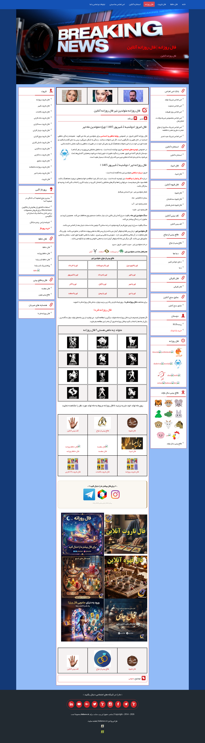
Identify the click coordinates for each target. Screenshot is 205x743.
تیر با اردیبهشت (102, 265)
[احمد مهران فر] (133, 96)
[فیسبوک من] (118, 704)
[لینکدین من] (71, 704)
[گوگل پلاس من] (87, 704)
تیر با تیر (132, 274)
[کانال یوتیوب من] (79, 704)
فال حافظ (174, 4)
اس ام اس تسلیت (175, 105)
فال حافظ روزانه (73, 451)
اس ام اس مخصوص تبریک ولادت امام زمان (170, 119)
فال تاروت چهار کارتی (41, 130)
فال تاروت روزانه (43, 99)
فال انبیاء (178, 174)
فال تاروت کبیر (44, 105)
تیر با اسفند (73, 293)
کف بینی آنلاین (176, 224)
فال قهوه (178, 193)
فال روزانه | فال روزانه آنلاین (151, 46)
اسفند (101, 251)
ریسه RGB (177, 324)
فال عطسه (102, 451)
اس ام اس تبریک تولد (173, 99)
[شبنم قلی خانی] (71, 96)
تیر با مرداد (102, 274)
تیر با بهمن (102, 293)
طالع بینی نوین (44, 294)
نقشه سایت (92, 721)
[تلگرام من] (126, 704)
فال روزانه (149, 4)
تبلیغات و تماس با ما (97, 4)
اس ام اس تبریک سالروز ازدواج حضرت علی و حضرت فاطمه (170, 128)
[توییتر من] (95, 704)
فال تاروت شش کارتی (41, 142)
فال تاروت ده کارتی (42, 154)
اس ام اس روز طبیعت (173, 112)
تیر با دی (132, 293)
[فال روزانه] (82, 535)
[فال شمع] (82, 578)
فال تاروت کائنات (43, 112)
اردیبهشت (114, 251)
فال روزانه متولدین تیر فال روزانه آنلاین (117, 110)
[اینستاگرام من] (110, 704)
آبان (91, 251)
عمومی (131, 678)
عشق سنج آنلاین (175, 305)
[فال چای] (125, 621)
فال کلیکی (178, 286)
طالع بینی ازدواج (175, 243)
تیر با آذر (72, 284)
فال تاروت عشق (43, 161)
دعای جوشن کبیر (175, 261)
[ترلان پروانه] (102, 96)
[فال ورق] (82, 621)
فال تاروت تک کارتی (42, 118)
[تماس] (102, 704)
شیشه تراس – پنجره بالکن (40, 222)
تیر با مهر (132, 284)
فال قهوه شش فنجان (173, 205)
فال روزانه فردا (44, 313)
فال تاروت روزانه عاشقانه (39, 167)
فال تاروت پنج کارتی (42, 136)
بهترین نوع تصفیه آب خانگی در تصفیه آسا (38, 199)
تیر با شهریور (73, 274)
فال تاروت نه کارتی (42, 148)
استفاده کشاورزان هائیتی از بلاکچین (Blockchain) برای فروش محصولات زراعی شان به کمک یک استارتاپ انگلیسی (37, 211)
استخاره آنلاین (134, 4)
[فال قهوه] (125, 578)
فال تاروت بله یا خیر (42, 173)
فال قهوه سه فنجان (174, 199)
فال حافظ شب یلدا (43, 259)
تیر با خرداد (73, 265)
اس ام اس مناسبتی (117, 4)
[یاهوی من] (134, 704)
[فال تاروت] (125, 535)
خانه (184, 4)
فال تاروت (162, 4)
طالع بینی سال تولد (174, 443)
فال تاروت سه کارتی (42, 124)
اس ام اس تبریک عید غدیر (171, 136)
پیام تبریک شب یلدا (42, 265)
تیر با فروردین (132, 265)
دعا (180, 268)
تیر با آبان (102, 284)
